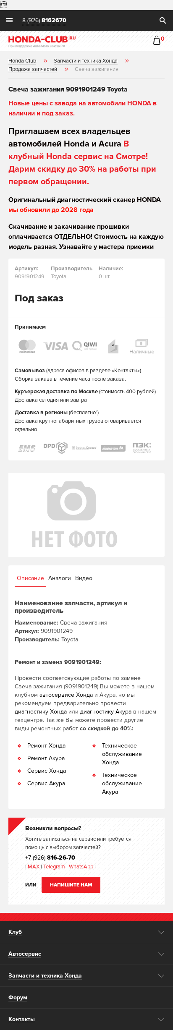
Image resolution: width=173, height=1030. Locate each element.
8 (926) (44, 21)
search (162, 20)
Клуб (15, 932)
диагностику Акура (105, 711)
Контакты (21, 1019)
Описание (30, 578)
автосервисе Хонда (66, 694)
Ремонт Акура (46, 758)
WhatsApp (81, 866)
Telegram (54, 866)
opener (161, 932)
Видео (83, 578)
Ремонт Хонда (46, 745)
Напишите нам (71, 885)
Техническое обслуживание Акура (122, 783)
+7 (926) (50, 857)
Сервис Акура (46, 783)
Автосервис (24, 953)
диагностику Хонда (41, 711)
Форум (17, 997)
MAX (32, 866)
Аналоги (59, 578)
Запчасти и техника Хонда (45, 975)
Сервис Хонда (46, 770)
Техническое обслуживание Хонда (122, 754)
